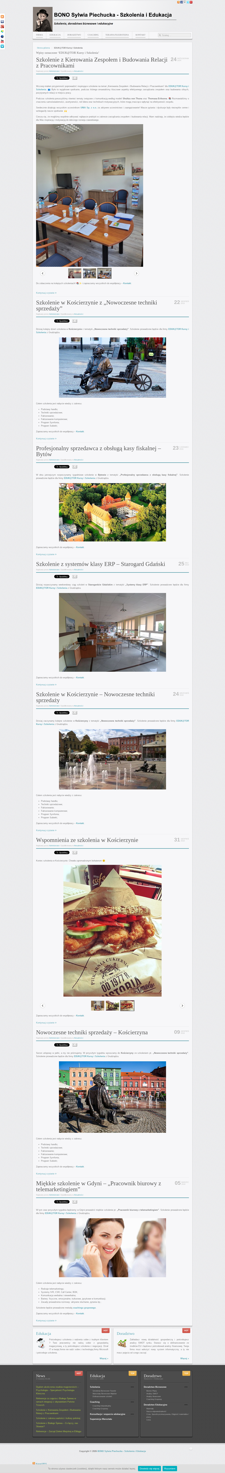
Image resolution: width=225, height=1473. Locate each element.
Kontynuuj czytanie (45, 293)
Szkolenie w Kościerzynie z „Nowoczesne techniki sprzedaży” (96, 305)
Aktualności (78, 71)
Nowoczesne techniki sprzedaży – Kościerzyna (92, 1032)
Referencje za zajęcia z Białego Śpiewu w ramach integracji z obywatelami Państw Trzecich (56, 1401)
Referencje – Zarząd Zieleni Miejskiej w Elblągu (58, 1431)
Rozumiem (169, 1468)
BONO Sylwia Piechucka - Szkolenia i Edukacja (122, 1451)
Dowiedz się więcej (149, 1468)
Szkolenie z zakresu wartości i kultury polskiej (58, 1418)
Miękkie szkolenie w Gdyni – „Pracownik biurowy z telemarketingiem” (98, 1186)
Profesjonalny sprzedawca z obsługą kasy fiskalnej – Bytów (98, 451)
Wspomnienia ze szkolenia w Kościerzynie (87, 840)
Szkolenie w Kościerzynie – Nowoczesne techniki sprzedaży (95, 697)
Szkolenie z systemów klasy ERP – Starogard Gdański (100, 564)
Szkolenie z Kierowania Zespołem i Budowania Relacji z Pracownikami (102, 62)
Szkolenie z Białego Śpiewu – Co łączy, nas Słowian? (57, 1425)
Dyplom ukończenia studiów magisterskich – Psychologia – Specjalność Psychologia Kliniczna (57, 1390)
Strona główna (43, 48)
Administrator (54, 71)
